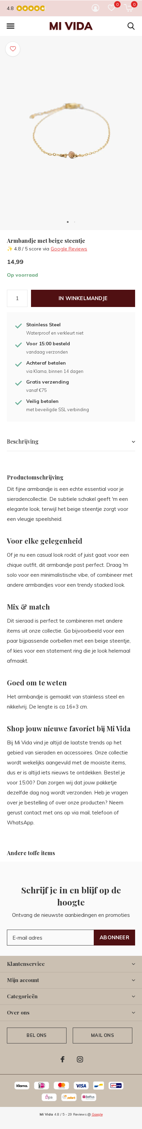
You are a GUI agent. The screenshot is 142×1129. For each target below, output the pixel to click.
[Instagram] (80, 1059)
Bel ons (37, 1035)
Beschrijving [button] (23, 441)
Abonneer (114, 937)
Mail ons (102, 1035)
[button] (10, 26)
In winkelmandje (83, 298)
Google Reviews (69, 249)
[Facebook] (62, 1059)
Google (97, 1114)
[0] (128, 8)
